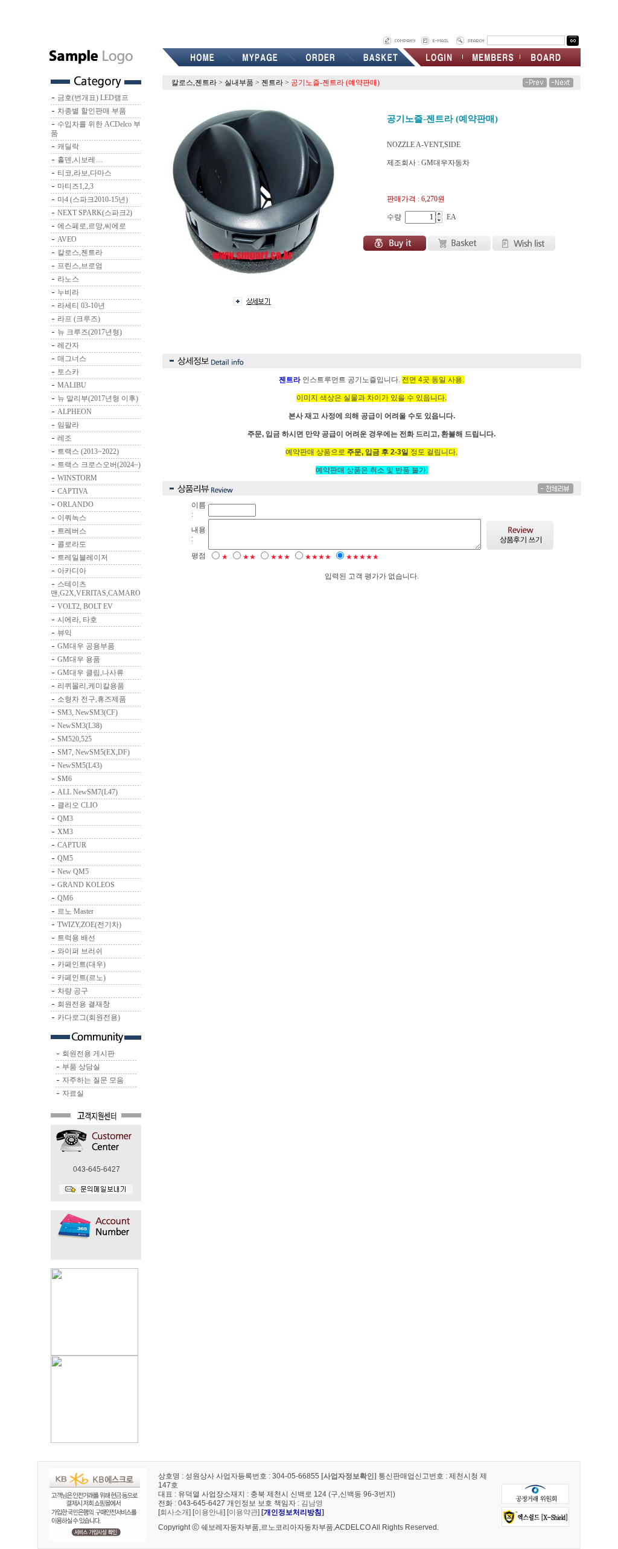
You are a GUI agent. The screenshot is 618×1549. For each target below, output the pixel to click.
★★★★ (318, 557)
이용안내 (208, 1512)
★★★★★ (362, 557)
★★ (249, 557)
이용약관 (243, 1512)
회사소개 (174, 1512)
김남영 (312, 1503)
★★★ (280, 557)
